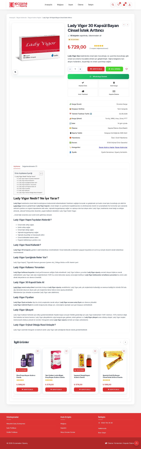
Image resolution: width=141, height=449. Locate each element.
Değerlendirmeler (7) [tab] (29, 166)
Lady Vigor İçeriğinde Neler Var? (28, 182)
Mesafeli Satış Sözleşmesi (16, 424)
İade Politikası (11, 428)
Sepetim (63, 428)
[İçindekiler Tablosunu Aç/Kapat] (40, 173)
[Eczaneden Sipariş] (18, 4)
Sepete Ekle (97, 69)
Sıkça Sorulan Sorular (67, 432)
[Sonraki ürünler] (125, 342)
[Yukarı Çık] (136, 443)
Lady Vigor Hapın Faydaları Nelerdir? (28, 178)
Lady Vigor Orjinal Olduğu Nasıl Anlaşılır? (30, 192)
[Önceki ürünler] (120, 342)
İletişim (90, 5)
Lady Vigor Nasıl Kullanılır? (26, 180)
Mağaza (60, 5)
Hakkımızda (102, 428)
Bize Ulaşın (102, 433)
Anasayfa (48, 5)
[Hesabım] (129, 4)
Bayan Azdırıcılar (22, 17)
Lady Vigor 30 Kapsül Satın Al (27, 186)
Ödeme (80, 5)
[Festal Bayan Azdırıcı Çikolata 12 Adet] (123, 24)
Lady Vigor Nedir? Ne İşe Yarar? (26, 176)
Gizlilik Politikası (12, 432)
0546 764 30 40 (107, 423)
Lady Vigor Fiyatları (24, 188)
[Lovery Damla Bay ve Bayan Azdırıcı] (127, 24)
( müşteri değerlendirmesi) (99, 48)
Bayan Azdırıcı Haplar (34, 17)
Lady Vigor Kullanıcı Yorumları (27, 184)
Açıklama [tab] (17, 166)
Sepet (70, 5)
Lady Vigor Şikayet (24, 190)
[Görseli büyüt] (15, 72)
